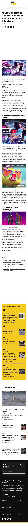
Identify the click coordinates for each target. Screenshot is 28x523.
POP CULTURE (11, 7)
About (3, 514)
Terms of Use (16, 514)
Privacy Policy (9, 514)
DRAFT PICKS (5, 507)
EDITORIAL (4, 501)
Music (3, 10)
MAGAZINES (20, 501)
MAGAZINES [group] (20, 7)
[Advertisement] (14, 45)
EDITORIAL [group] (3, 7)
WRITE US (11, 507)
